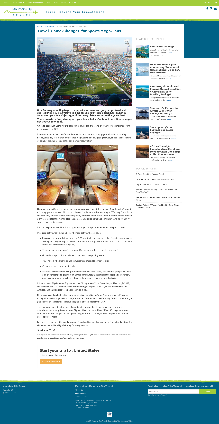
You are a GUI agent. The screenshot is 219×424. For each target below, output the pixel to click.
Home (6, 2)
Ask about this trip (51, 361)
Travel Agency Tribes (125, 421)
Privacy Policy (80, 393)
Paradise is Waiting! (162, 46)
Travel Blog (49, 26)
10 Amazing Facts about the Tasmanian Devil (155, 179)
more (170, 52)
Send (208, 391)
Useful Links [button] (59, 2)
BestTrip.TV (74, 2)
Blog (48, 2)
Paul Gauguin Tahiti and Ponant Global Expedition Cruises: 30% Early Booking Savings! (165, 90)
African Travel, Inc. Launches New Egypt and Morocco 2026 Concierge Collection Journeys (165, 150)
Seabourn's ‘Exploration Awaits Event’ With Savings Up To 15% (164, 111)
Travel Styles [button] (17, 2)
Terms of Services (82, 397)
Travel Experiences (35, 2)
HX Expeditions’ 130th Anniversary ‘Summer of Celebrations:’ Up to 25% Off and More (165, 68)
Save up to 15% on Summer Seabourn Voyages (161, 130)
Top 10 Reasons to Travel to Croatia (151, 184)
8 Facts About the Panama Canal (150, 174)
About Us (79, 390)
